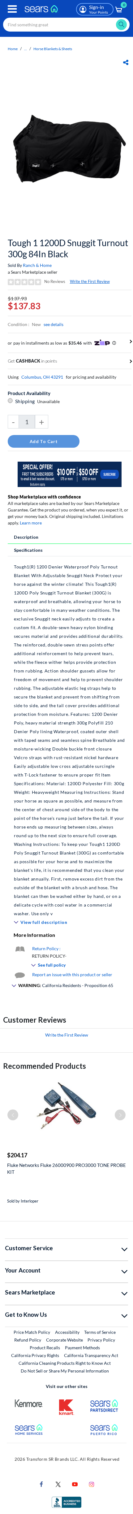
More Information (34, 935)
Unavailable (49, 401)
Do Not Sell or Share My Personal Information (65, 1370)
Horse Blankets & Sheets (52, 48)
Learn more (31, 522)
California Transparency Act (91, 1355)
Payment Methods (82, 1347)
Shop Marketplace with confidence (44, 496)
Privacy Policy (101, 1339)
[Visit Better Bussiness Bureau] (66, 1501)
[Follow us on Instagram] (91, 1483)
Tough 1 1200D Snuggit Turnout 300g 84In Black (68, 248)
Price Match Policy (32, 1332)
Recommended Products (44, 1065)
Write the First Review (90, 281)
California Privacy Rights (35, 1355)
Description (26, 537)
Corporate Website (65, 1339)
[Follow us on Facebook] (41, 1483)
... (25, 48)
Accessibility (67, 1332)
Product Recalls (45, 1347)
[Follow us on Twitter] (58, 1483)
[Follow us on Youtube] (75, 1483)
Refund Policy (27, 1339)
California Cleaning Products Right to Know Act (65, 1363)
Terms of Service (100, 1332)
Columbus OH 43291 (42, 377)
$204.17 (17, 1155)
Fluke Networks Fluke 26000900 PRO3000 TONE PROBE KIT (66, 1168)
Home (13, 48)
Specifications (28, 550)
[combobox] (66, 25)
